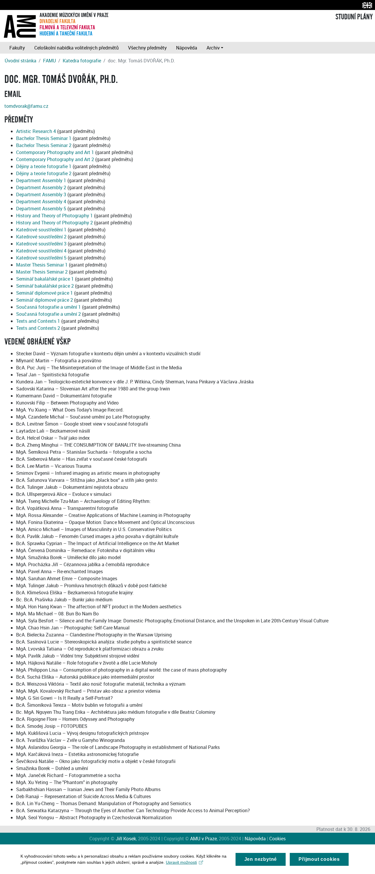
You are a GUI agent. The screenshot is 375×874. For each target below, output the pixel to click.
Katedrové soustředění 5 (41, 258)
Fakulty (17, 48)
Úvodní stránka (20, 60)
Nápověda (186, 48)
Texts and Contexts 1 (38, 321)
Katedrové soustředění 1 (41, 229)
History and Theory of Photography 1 (54, 215)
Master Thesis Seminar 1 (42, 265)
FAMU (49, 60)
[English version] (366, 5)
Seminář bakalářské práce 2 (45, 286)
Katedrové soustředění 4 (41, 250)
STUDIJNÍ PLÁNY (354, 17)
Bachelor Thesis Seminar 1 (43, 138)
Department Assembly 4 (41, 201)
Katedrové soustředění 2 (41, 236)
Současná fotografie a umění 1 (48, 307)
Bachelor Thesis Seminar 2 (43, 145)
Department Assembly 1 (41, 180)
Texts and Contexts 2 (38, 328)
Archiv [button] (213, 48)
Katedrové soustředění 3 (41, 243)
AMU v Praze (203, 838)
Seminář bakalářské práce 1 (45, 279)
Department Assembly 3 (41, 194)
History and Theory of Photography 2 (54, 222)
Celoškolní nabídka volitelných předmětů (76, 48)
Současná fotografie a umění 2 (48, 314)
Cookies (277, 838)
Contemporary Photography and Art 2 (55, 159)
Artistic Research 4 (36, 131)
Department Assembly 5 (41, 208)
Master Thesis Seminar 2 (42, 272)
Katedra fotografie (82, 60)
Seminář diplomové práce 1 (44, 293)
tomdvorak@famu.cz (26, 106)
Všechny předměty (147, 48)
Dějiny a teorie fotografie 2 (43, 173)
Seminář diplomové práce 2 (44, 300)
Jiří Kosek (126, 838)
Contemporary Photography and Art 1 (55, 152)
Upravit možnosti (181, 862)
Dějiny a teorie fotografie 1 (43, 166)
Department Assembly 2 (41, 187)
